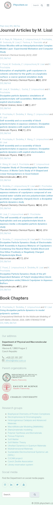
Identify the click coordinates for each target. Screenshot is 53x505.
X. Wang (29, 114)
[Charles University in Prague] (19, 397)
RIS (11, 26)
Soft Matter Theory (17, 442)
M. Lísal (16, 42)
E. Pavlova (25, 42)
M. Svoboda (5, 42)
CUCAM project (15, 458)
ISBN (6, 323)
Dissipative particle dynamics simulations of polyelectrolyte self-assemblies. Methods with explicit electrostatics (23, 98)
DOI (1, 58)
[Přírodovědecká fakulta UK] (19, 387)
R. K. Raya (4, 39)
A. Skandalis (36, 42)
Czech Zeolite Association (20, 461)
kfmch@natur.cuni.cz (16, 360)
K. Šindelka (18, 114)
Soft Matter (13, 439)
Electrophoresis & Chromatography (24, 417)
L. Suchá (24, 89)
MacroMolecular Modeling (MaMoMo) (25, 426)
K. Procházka (45, 39)
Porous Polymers (16, 436)
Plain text (4, 26)
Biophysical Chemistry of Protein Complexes (29, 414)
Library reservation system (20, 464)
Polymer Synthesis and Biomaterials (25, 433)
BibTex (17, 26)
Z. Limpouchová (30, 39)
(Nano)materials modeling (20, 429)
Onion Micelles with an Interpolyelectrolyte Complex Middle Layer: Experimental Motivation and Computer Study (26, 48)
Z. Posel (4, 64)
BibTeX (7, 58)
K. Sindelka (13, 89)
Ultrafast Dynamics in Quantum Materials (27, 445)
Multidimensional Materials (20, 449)
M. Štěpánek (16, 39)
